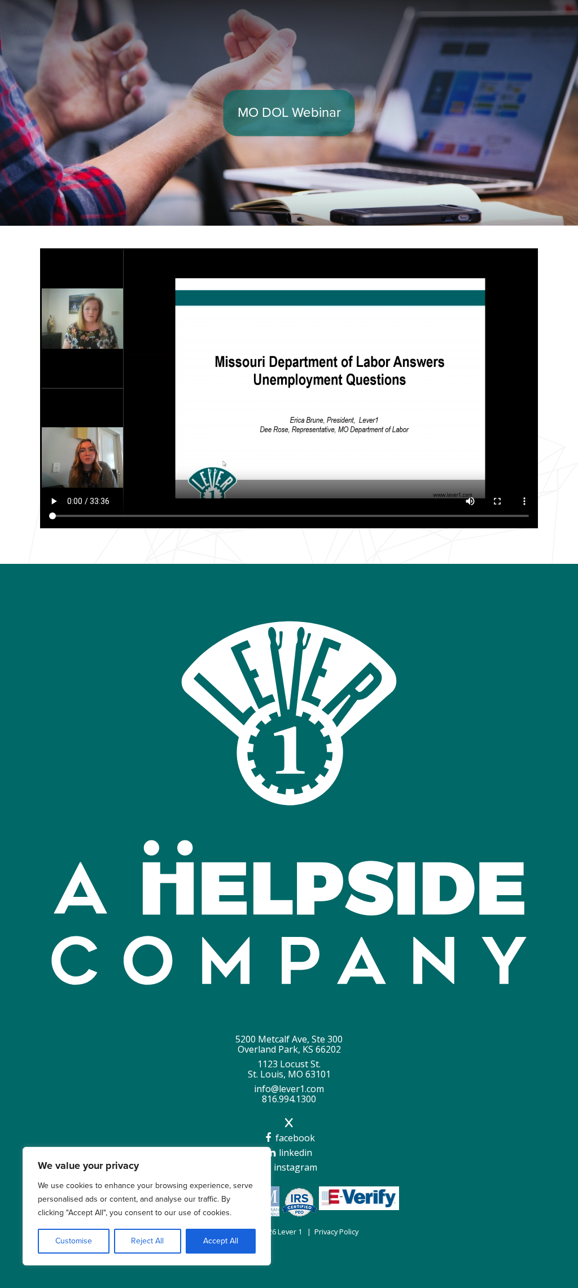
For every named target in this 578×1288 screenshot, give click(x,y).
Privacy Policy (336, 1231)
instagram (294, 1167)
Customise (73, 1241)
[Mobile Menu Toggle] (548, 19)
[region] (147, 1206)
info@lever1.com (289, 1089)
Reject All (147, 1241)
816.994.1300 (289, 1099)
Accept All (220, 1241)
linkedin (294, 1152)
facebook (294, 1138)
